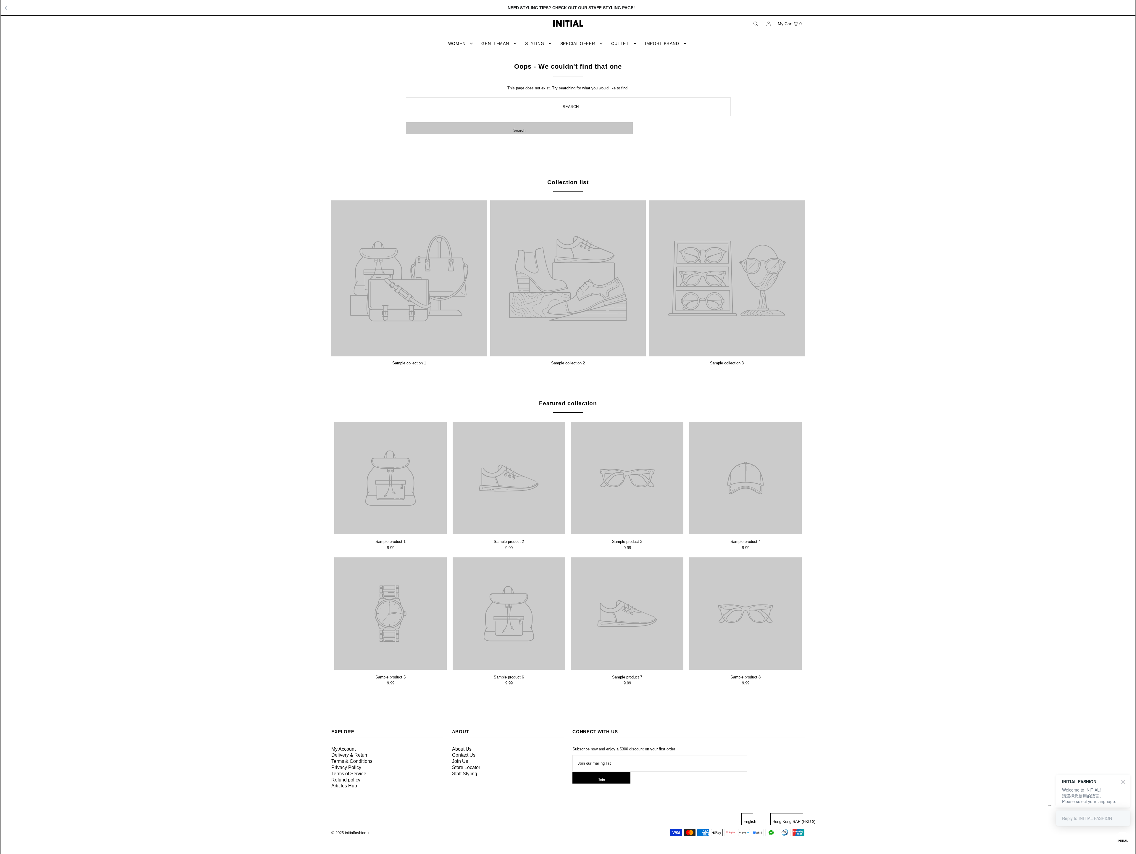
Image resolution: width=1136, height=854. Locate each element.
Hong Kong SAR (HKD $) (787, 821)
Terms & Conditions (351, 761)
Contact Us (463, 754)
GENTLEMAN (495, 43)
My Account (343, 749)
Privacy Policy (346, 767)
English (748, 821)
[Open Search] (755, 23)
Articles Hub (344, 785)
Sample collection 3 (727, 363)
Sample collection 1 (409, 363)
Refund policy (345, 779)
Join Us (460, 761)
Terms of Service (348, 773)
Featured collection (568, 403)
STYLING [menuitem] (534, 43)
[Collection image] (409, 354)
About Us (462, 749)
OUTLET (620, 43)
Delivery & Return (350, 754)
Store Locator (466, 767)
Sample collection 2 (568, 363)
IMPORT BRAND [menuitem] (662, 43)
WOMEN (457, 43)
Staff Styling (464, 773)
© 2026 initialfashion (348, 833)
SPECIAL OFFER (577, 43)
